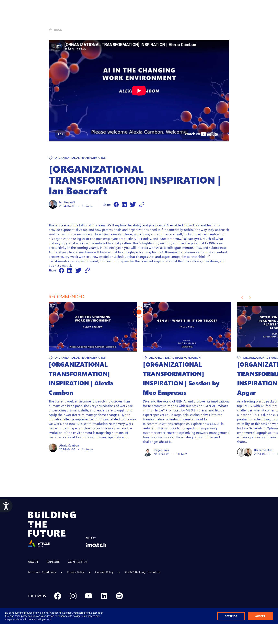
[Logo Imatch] (96, 545)
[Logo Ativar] (57, 529)
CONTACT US (77, 561)
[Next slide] (250, 297)
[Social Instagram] (73, 596)
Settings (231, 616)
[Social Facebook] (57, 596)
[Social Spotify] (119, 596)
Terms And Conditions (42, 572)
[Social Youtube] (88, 596)
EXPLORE (53, 561)
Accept (260, 616)
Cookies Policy (104, 572)
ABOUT (33, 561)
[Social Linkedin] (104, 596)
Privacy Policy (75, 572)
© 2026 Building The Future (142, 572)
